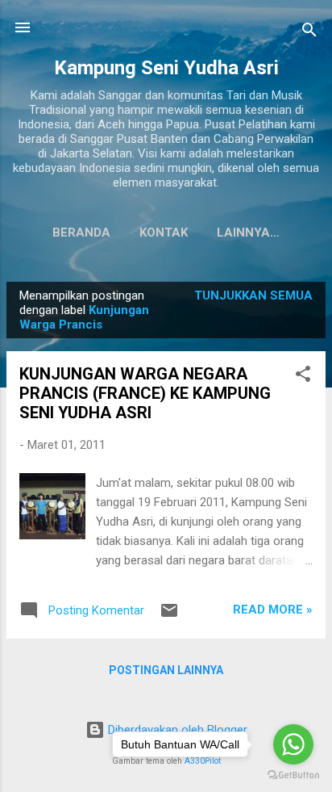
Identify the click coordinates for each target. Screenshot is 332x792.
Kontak (163, 232)
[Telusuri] (309, 32)
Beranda (81, 232)
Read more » (273, 609)
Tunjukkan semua (253, 295)
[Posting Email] (169, 616)
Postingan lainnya (166, 670)
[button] (303, 376)
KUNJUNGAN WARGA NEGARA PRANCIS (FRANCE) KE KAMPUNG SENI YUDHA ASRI (145, 393)
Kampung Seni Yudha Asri (166, 68)
